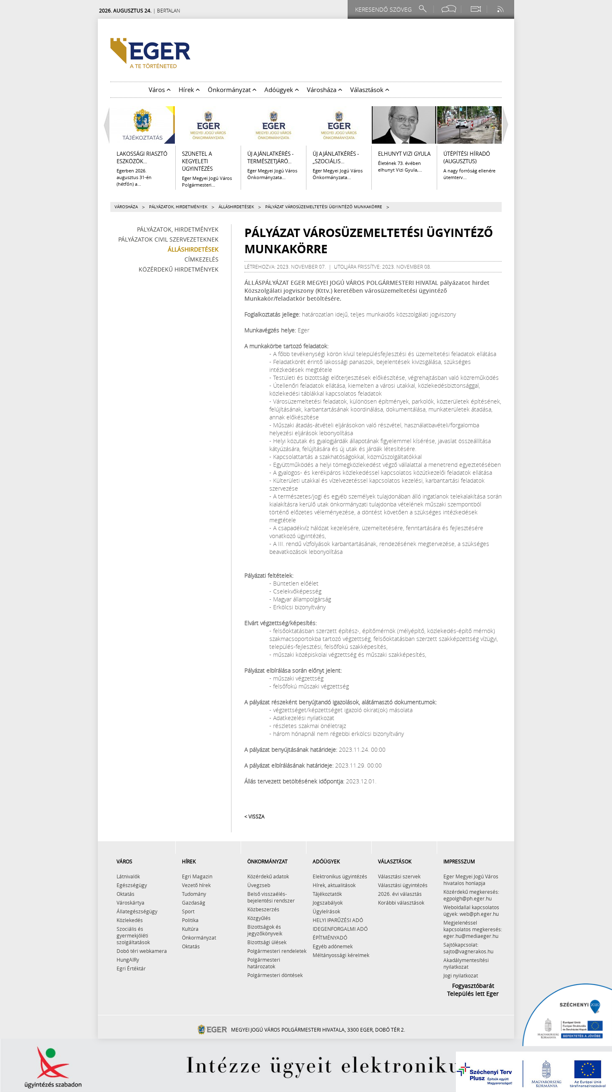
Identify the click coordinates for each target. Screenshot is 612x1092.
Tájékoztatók (327, 893)
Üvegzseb (258, 885)
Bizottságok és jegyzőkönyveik (264, 930)
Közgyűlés (259, 918)
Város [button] (158, 89)
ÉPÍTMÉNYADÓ (330, 937)
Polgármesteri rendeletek (276, 950)
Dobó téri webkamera (142, 950)
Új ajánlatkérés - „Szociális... (336, 157)
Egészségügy (132, 885)
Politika (190, 920)
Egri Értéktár (131, 968)
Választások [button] (367, 89)
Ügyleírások (326, 911)
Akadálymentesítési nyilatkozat (466, 963)
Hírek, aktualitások (334, 885)
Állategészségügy (137, 911)
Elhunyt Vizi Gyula (404, 153)
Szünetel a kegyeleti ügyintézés (197, 161)
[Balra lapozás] (104, 125)
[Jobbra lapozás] (507, 125)
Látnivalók (128, 876)
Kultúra (190, 928)
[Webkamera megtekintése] (475, 9)
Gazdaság (193, 902)
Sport (188, 911)
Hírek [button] (187, 89)
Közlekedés (130, 920)
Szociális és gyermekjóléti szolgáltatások (133, 935)
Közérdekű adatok (268, 876)
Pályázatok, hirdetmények (178, 206)
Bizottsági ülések (266, 942)
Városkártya (130, 902)
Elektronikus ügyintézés (340, 876)
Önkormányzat (199, 937)
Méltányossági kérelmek (341, 955)
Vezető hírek (196, 885)
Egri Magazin (197, 876)
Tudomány (194, 893)
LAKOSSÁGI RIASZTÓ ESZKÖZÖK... (142, 157)
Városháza (126, 206)
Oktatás (125, 893)
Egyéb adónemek (333, 946)
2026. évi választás (400, 893)
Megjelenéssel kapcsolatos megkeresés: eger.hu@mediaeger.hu (472, 929)
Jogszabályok (328, 902)
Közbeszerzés (263, 909)
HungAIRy (128, 959)
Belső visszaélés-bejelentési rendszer (271, 897)
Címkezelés (201, 259)
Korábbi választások (401, 902)
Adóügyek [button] (279, 89)
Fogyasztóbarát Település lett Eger (473, 989)
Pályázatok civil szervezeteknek (168, 239)
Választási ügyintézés (403, 885)
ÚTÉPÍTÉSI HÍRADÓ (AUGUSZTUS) (466, 157)
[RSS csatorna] (501, 9)
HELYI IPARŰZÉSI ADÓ (338, 920)
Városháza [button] (322, 89)
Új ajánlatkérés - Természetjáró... (270, 157)
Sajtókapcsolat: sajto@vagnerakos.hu (468, 948)
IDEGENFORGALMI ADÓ (340, 928)
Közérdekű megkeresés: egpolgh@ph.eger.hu (471, 895)
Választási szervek (399, 876)
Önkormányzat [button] (230, 89)
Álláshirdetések (236, 206)
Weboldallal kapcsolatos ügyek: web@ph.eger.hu (471, 910)
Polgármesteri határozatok (263, 963)
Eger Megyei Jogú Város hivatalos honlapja (470, 879)
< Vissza (254, 816)
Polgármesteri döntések (275, 975)
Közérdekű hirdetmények (179, 269)
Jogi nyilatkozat (460, 975)
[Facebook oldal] (448, 9)
